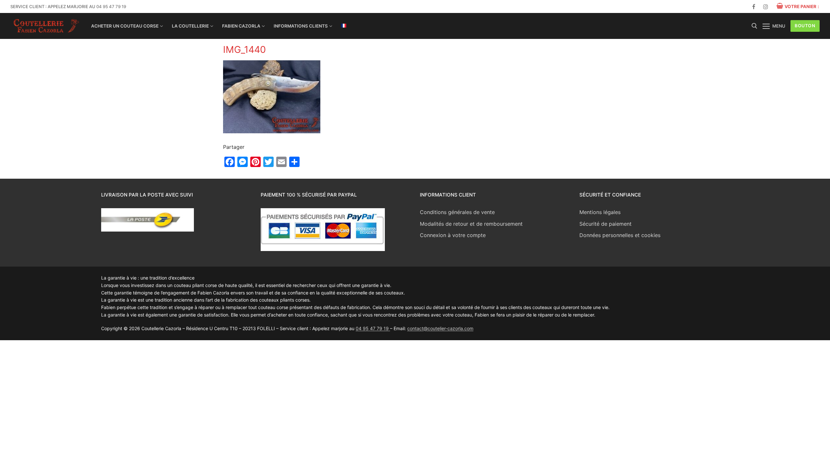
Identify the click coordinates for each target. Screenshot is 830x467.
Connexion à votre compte (453, 235)
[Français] (343, 25)
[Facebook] (754, 7)
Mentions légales (600, 212)
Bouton (805, 25)
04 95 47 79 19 (111, 6)
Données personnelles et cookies (619, 235)
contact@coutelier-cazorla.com (440, 328)
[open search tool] (754, 26)
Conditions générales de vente (457, 212)
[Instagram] (766, 7)
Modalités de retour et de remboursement (471, 224)
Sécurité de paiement (605, 224)
